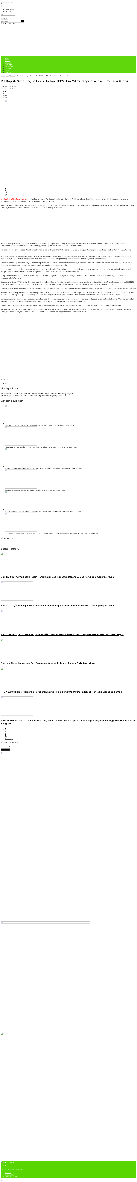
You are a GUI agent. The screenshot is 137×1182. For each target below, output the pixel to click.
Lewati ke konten (7, 2)
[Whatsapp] (6, 98)
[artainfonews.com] (8, 15)
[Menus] (1, 4)
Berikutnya (9, 739)
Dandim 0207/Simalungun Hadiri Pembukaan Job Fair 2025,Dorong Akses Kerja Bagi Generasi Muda (40, 425)
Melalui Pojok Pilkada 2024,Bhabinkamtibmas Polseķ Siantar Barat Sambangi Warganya (37, 394)
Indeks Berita (9, 1175)
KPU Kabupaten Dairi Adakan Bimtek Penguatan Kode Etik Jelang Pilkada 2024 (33, 396)
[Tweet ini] (6, 94)
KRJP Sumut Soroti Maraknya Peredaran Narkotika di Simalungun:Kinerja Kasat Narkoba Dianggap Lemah (43, 512)
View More (5, 749)
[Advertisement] (65, 39)
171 (6, 737)
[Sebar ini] (5, 92)
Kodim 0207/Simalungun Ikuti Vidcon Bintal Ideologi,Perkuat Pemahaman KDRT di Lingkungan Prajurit (41, 447)
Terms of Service (11, 1177)
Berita (3, 88)
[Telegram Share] (6, 96)
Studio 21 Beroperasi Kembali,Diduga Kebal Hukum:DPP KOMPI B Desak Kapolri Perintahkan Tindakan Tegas (43, 469)
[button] (22, 21)
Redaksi (8, 1173)
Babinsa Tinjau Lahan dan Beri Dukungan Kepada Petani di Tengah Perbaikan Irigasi (35, 490)
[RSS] (6, 383)
